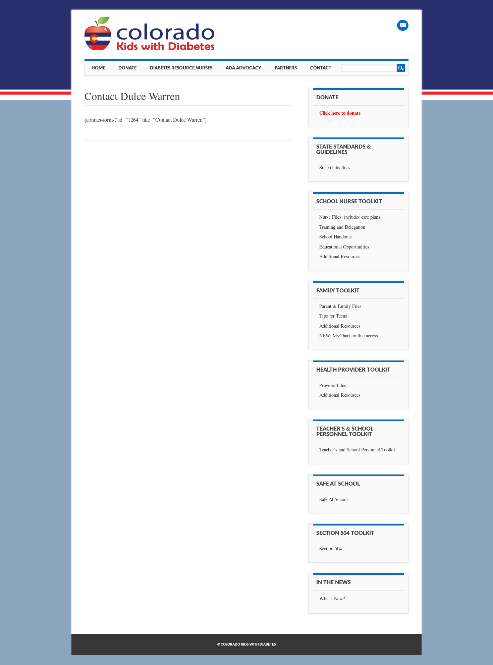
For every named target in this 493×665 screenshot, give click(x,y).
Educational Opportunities (344, 246)
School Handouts (335, 236)
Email (402, 25)
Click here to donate (340, 112)
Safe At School (333, 499)
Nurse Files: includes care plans (349, 217)
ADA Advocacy (243, 68)
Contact (320, 68)
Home (98, 68)
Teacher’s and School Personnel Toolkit (357, 449)
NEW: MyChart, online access (348, 335)
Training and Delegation (342, 227)
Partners (286, 68)
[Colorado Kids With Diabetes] (150, 48)
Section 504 (330, 548)
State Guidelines (334, 167)
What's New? (332, 598)
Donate (127, 68)
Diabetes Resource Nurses (181, 68)
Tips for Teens (333, 316)
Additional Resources (340, 256)
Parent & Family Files (340, 306)
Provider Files (332, 385)
